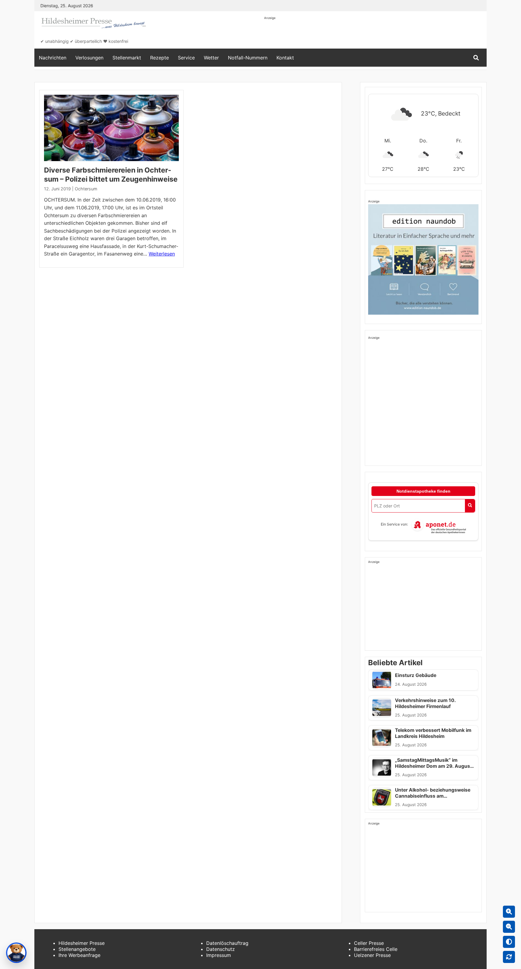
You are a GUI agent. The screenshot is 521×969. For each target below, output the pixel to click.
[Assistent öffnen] (16, 952)
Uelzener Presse (372, 955)
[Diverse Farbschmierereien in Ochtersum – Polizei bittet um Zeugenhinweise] (111, 128)
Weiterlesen (162, 254)
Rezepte (159, 58)
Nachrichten (52, 58)
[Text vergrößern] (509, 912)
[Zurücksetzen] (509, 957)
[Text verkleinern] (509, 927)
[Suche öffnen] (476, 57)
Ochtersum (86, 188)
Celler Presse (369, 943)
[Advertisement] (374, 33)
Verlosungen (89, 58)
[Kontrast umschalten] (509, 942)
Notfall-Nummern (247, 58)
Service (186, 58)
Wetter (211, 58)
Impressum (218, 955)
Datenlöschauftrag (227, 943)
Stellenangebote (77, 949)
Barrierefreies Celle (375, 949)
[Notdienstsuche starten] (470, 505)
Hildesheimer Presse (81, 943)
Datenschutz (220, 949)
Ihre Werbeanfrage (79, 955)
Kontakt (285, 58)
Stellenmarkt (126, 58)
